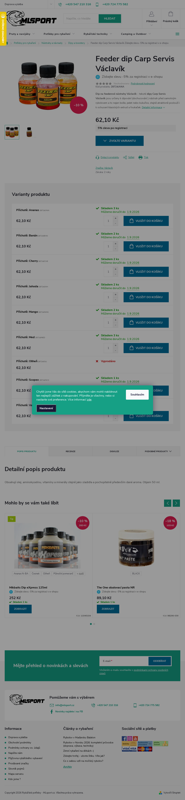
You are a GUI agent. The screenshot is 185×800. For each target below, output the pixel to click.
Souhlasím (137, 395)
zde (89, 400)
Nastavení (46, 408)
